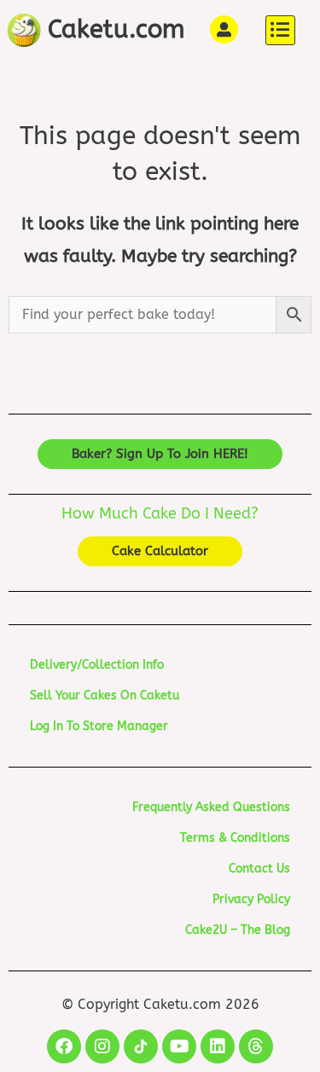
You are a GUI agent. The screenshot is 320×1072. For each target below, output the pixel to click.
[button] (280, 30)
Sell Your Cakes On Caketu (104, 695)
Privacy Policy (251, 899)
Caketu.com (116, 29)
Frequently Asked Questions (211, 807)
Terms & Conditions (235, 838)
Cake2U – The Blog (237, 930)
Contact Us (259, 868)
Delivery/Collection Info (97, 665)
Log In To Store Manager (99, 726)
